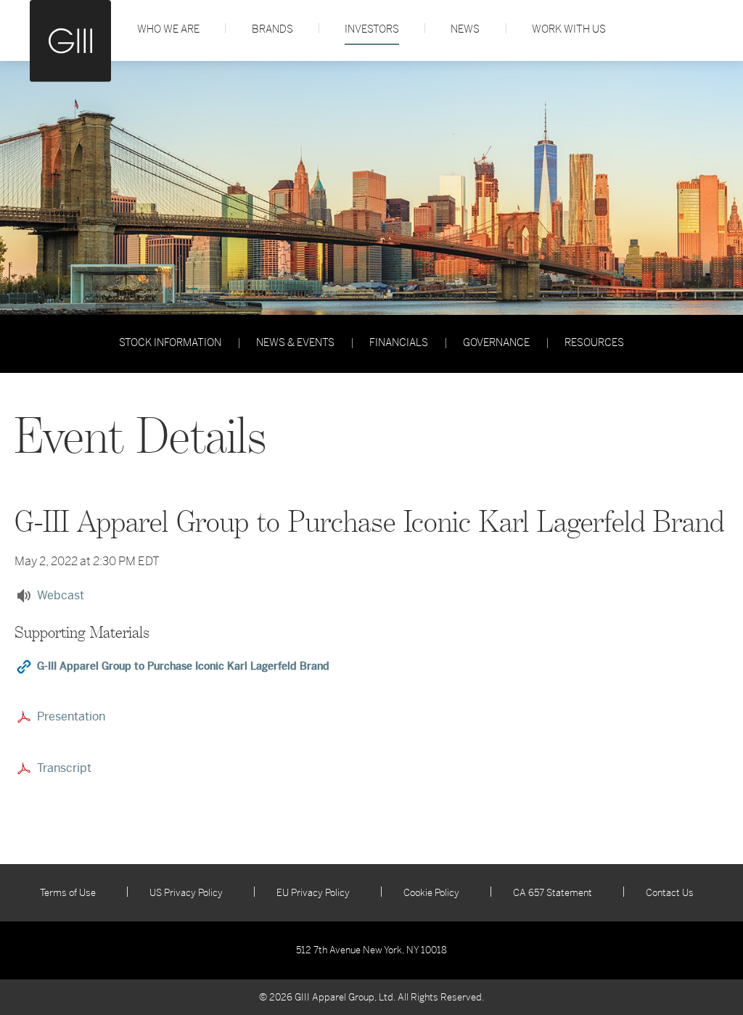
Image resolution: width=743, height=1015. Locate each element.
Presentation (71, 716)
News (465, 29)
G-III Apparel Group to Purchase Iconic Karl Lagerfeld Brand (183, 666)
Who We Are (168, 29)
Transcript (64, 768)
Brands (272, 29)
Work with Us (569, 29)
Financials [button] (398, 342)
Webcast (60, 595)
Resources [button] (594, 342)
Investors (372, 29)
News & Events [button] (295, 342)
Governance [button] (496, 342)
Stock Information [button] (170, 342)
